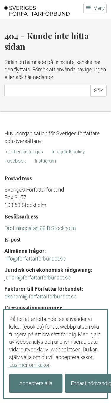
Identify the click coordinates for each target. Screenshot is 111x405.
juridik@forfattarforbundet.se (37, 277)
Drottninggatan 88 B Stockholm (40, 228)
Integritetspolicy (68, 152)
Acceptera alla (35, 383)
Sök (98, 90)
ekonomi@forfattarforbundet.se (40, 296)
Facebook (15, 161)
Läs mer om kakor (29, 365)
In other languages (23, 152)
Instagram (45, 161)
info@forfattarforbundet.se (35, 258)
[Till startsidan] (37, 11)
